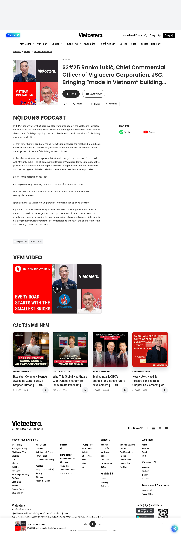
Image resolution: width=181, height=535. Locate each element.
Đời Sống (15, 478)
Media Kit (146, 471)
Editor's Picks (87, 448)
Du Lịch (55, 44)
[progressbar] (92, 530)
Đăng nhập (155, 35)
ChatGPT (39, 448)
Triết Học (15, 466)
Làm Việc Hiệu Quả (67, 458)
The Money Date (126, 452)
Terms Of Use (147, 494)
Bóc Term (104, 444)
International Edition (132, 35)
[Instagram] (160, 428)
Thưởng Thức (71, 44)
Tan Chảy (123, 466)
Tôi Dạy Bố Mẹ (106, 463)
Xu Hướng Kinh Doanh (44, 452)
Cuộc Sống (89, 44)
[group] (93, 526)
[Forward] (100, 524)
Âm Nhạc (39, 473)
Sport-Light (16, 481)
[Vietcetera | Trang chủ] (91, 35)
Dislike (79, 104)
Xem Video (96, 93)
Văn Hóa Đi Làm (66, 473)
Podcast (144, 44)
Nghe (73, 93)
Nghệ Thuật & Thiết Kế (45, 469)
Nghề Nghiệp (107, 44)
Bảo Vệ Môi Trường (20, 448)
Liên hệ (155, 44)
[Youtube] (166, 428)
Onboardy (104, 482)
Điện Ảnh (39, 477)
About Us (146, 467)
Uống (84, 463)
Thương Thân (125, 463)
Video (133, 44)
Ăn (83, 466)
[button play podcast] (45, 390)
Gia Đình (15, 455)
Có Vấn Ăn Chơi (107, 448)
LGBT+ (15, 459)
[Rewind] (85, 524)
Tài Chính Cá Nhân (67, 469)
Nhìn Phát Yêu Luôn (127, 444)
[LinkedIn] (153, 428)
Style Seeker (17, 492)
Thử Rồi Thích (125, 459)
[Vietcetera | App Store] (145, 511)
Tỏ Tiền (123, 455)
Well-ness (105, 486)
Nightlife (85, 452)
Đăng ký (169, 35)
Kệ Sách (123, 448)
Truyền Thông (41, 455)
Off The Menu (87, 455)
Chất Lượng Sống (19, 452)
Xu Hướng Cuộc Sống (20, 474)
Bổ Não (103, 466)
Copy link (113, 104)
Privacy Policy (147, 490)
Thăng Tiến (64, 465)
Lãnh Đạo (64, 462)
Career (145, 474)
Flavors (103, 478)
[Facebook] (147, 428)
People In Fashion (43, 480)
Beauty (15, 485)
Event (144, 452)
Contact (145, 478)
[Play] (92, 524)
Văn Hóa (41, 44)
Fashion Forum (18, 489)
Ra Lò (84, 459)
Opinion (104, 455)
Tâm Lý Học (16, 470)
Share (97, 104)
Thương (15, 463)
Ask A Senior (106, 452)
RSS (144, 455)
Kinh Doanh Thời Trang (45, 459)
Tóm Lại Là (105, 459)
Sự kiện (123, 44)
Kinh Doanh (25, 44)
